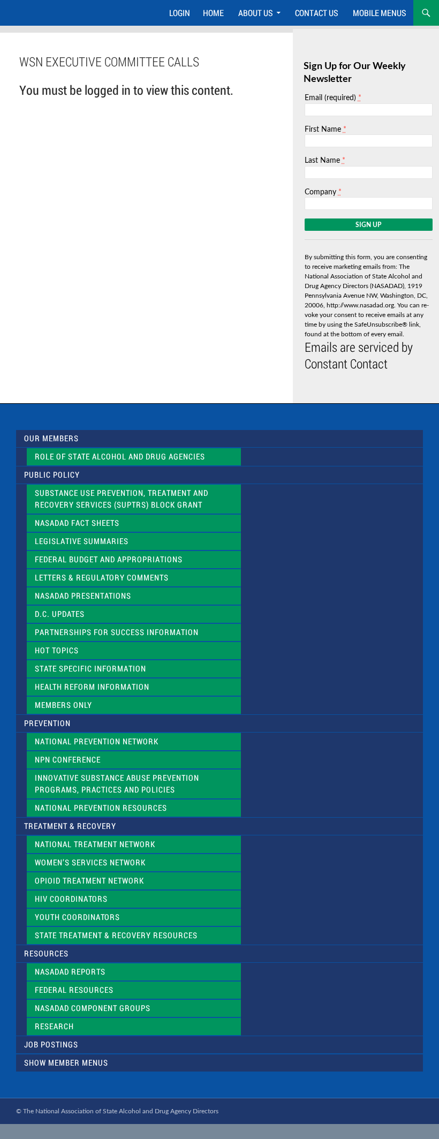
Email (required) (333, 98)
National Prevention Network (96, 741)
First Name (325, 129)
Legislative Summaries (81, 541)
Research (54, 1026)
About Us (255, 12)
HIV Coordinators (71, 899)
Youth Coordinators (77, 917)
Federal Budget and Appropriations (109, 559)
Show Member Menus (66, 1063)
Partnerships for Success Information (117, 632)
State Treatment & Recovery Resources (116, 935)
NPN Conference (68, 760)
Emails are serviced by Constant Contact (359, 355)
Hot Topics (57, 650)
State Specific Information (90, 668)
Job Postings (51, 1044)
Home (213, 12)
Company (323, 192)
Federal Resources (74, 990)
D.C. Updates (60, 614)
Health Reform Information (92, 687)
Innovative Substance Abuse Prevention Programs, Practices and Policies (117, 784)
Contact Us (316, 12)
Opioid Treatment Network (89, 881)
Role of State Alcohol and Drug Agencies (120, 456)
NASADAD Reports (70, 972)
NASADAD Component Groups (92, 1008)
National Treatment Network (95, 844)
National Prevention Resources (101, 808)
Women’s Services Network (90, 862)
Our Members (51, 438)
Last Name (325, 160)
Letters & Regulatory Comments (102, 577)
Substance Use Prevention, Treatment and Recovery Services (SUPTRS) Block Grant (121, 499)
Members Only (63, 705)
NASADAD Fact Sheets (77, 523)
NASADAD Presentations (83, 596)
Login (179, 12)
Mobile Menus (379, 12)
